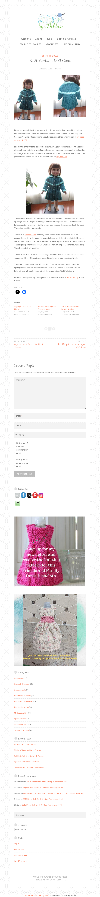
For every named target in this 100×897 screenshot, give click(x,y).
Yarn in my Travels (21, 730)
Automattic (59, 880)
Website (19, 435)
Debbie (58, 69)
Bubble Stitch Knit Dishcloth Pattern (29, 756)
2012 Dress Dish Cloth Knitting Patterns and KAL (47, 782)
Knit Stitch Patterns (22, 695)
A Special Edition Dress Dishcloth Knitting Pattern (43, 787)
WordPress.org (20, 861)
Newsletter (52, 44)
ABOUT (38, 39)
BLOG (49, 39)
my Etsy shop (72, 277)
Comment (21, 380)
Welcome (26, 39)
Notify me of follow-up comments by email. (22, 448)
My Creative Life (20, 713)
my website (62, 156)
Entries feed (19, 849)
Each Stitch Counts (30, 44)
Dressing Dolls (50, 56)
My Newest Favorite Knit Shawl (28, 344)
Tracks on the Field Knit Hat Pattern (29, 767)
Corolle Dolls (19, 678)
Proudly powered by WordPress (50, 877)
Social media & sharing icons (37, 895)
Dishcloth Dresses (21, 684)
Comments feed (20, 855)
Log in (16, 844)
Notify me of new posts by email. (22, 462)
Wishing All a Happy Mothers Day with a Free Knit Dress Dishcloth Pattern (53, 793)
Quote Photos (20, 719)
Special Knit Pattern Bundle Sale (27, 762)
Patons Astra (30, 234)
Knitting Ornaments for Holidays (72, 344)
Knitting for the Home (23, 701)
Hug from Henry (71, 44)
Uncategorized (20, 724)
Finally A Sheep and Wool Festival (27, 750)
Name (18, 416)
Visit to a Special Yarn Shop (25, 744)
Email (19, 425)
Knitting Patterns (66, 39)
